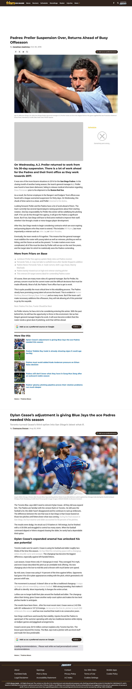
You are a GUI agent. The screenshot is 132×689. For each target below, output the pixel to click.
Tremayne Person (20, 428)
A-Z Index (68, 678)
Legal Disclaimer (21, 678)
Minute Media (14, 683)
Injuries (69, 3)
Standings (54, 3)
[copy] (27, 51)
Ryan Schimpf (41, 295)
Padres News (26, 399)
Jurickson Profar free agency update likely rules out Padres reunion (44, 259)
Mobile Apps (112, 670)
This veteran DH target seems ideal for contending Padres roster (43, 274)
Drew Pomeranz (21, 190)
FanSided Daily (20, 674)
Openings (40, 670)
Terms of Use (89, 674)
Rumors (35, 3)
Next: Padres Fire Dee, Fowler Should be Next (33, 306)
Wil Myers (68, 228)
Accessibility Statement (46, 678)
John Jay (43, 231)
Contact (67, 670)
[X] (118, 3)
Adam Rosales (55, 231)
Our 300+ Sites (90, 670)
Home (16, 399)
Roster (62, 3)
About (16, 670)
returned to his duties (58, 201)
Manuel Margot (28, 295)
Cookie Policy (112, 674)
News (28, 3)
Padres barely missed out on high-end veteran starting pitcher (42, 271)
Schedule (44, 3)
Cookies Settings (91, 678)
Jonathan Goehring (21, 47)
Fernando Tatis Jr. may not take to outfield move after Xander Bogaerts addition (50, 262)
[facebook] (113, 3)
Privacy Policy (70, 674)
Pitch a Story (42, 674)
